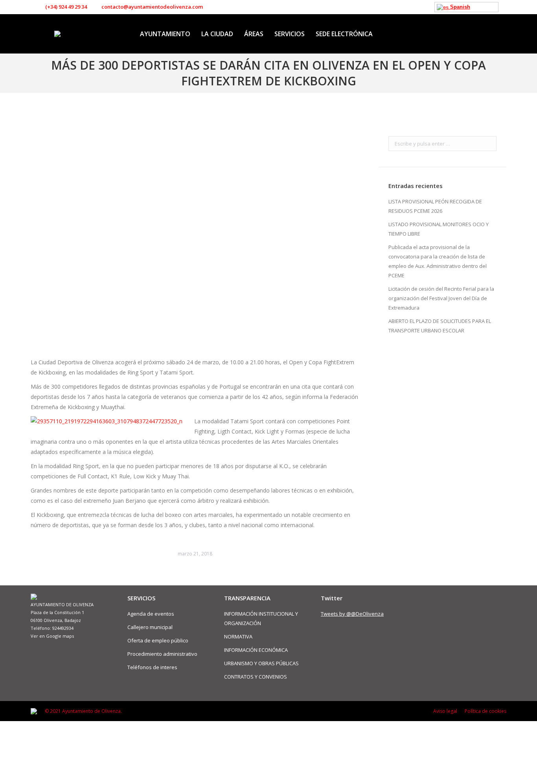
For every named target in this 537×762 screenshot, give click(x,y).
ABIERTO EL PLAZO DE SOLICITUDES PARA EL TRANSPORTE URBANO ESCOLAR (439, 325)
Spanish (459, 7)
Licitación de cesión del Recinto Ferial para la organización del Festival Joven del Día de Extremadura (441, 298)
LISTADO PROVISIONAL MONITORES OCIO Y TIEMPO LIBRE (438, 229)
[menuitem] (165, 33)
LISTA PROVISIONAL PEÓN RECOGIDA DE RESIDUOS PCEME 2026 (435, 206)
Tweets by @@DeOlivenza (352, 613)
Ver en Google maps (52, 636)
